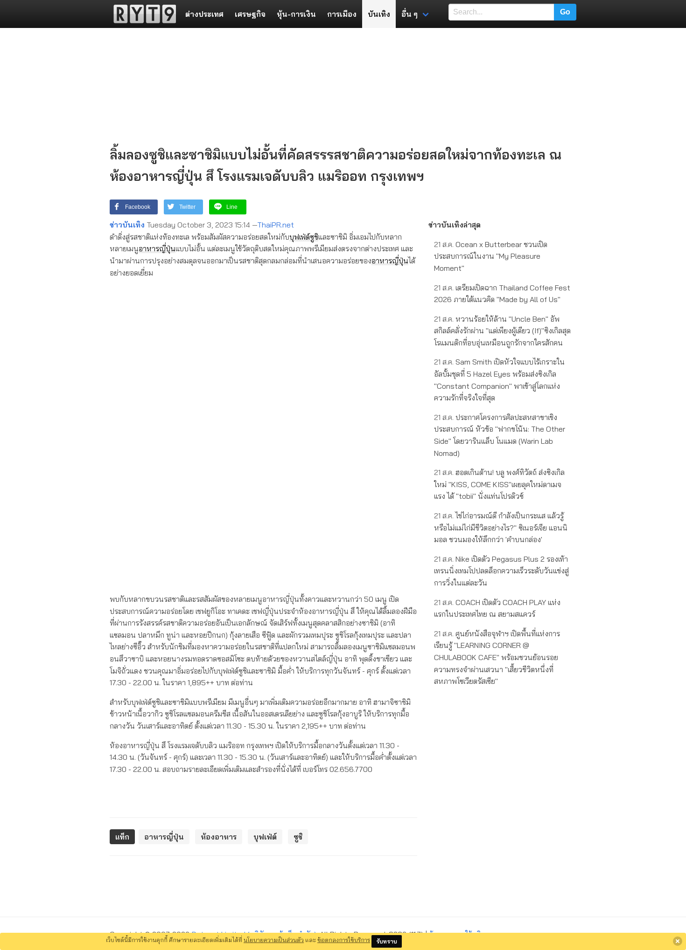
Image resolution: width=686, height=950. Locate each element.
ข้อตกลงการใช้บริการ (343, 939)
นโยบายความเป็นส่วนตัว (274, 939)
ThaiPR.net (275, 224)
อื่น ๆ (409, 14)
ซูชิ (314, 236)
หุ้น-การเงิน (296, 14)
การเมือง (342, 14)
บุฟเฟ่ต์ (299, 236)
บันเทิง (379, 14)
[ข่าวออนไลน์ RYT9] (142, 14)
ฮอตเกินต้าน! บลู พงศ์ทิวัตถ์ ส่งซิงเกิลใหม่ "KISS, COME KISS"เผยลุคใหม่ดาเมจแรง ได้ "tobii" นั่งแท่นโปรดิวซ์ (499, 484)
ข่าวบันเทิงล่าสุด (454, 224)
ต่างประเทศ (204, 14)
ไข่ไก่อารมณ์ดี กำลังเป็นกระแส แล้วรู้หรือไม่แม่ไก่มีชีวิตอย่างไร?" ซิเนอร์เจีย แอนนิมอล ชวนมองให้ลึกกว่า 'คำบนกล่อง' (500, 527)
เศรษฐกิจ (250, 14)
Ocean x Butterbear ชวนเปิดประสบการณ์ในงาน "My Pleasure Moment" (490, 256)
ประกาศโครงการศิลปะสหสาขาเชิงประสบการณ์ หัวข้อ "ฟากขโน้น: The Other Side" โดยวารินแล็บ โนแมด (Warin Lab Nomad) (499, 435)
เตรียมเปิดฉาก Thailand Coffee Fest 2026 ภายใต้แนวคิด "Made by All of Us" (502, 293)
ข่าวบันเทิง (127, 224)
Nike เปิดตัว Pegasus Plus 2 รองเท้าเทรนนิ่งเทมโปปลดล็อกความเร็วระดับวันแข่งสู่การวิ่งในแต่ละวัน (501, 570)
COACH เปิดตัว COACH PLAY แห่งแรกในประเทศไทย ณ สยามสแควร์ (497, 608)
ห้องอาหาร (219, 836)
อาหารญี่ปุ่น (157, 248)
